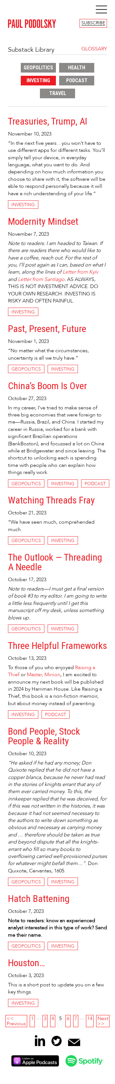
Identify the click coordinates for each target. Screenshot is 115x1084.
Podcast (77, 80)
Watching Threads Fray (51, 500)
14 (89, 1018)
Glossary (94, 48)
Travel (57, 93)
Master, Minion (43, 674)
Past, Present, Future (47, 329)
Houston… (26, 963)
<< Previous (16, 1021)
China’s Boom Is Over (47, 386)
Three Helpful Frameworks (57, 646)
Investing (38, 80)
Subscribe (93, 23)
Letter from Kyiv (80, 271)
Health (76, 68)
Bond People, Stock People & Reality (44, 736)
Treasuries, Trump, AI (47, 122)
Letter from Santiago (41, 279)
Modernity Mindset (43, 222)
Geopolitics (38, 68)
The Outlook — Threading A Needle (55, 562)
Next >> (102, 1021)
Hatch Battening (39, 899)
